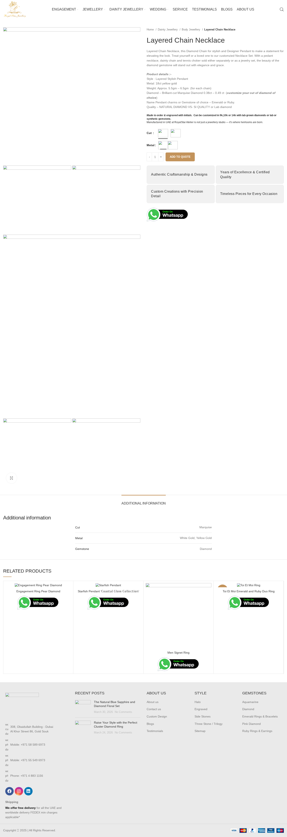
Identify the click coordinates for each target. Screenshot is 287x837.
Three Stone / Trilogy (208, 723)
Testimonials (155, 731)
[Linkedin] (28, 791)
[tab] (143, 501)
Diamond (248, 709)
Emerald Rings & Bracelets (260, 716)
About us (152, 702)
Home (151, 29)
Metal (150, 145)
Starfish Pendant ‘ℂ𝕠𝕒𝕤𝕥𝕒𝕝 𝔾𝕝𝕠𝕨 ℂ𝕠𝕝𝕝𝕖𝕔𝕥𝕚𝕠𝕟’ (108, 591)
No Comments (123, 712)
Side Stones (203, 716)
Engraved (201, 709)
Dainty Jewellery (168, 29)
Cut (150, 133)
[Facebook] (9, 791)
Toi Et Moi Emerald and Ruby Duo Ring (249, 591)
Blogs (150, 723)
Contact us (154, 709)
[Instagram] (19, 791)
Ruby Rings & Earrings (257, 731)
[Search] (282, 9)
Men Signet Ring (178, 652)
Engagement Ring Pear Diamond (38, 591)
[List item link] (36, 729)
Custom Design (157, 716)
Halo (198, 702)
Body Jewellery (191, 29)
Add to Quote (180, 156)
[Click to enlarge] (11, 478)
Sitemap (200, 731)
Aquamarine (250, 702)
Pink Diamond (251, 723)
